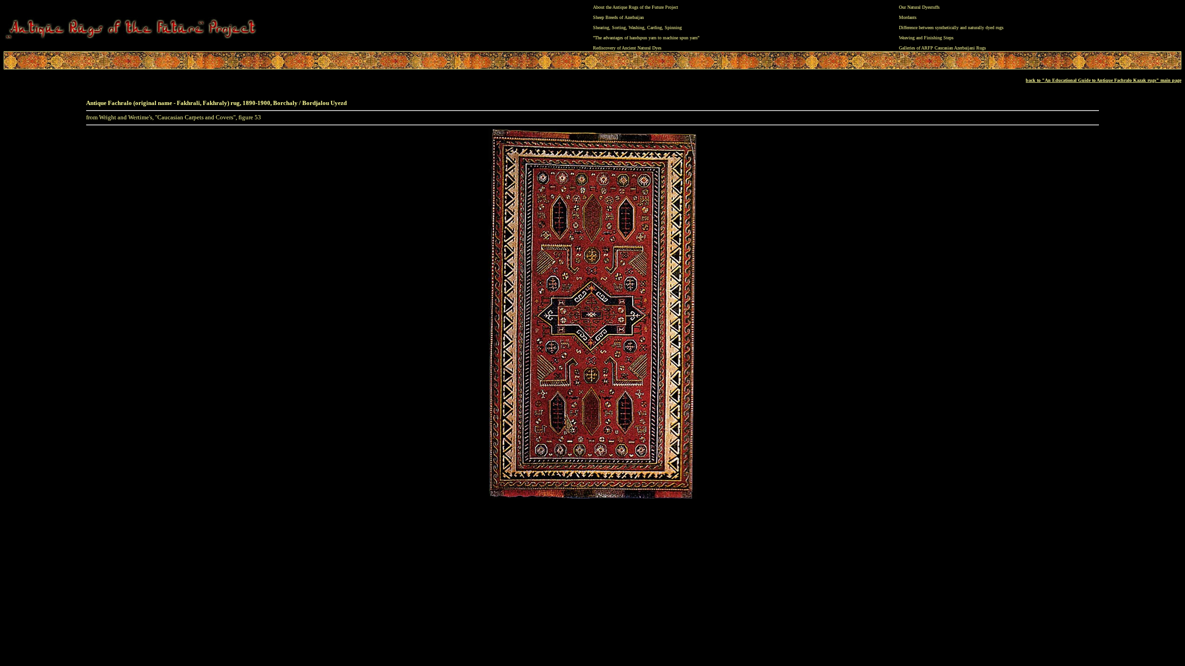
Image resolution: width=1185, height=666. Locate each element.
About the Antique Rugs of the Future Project (635, 7)
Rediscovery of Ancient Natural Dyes (627, 47)
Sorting (619, 27)
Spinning (673, 27)
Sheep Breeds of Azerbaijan (618, 17)
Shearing (601, 27)
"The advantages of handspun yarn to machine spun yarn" (646, 37)
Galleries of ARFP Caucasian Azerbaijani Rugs (942, 47)
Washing (636, 27)
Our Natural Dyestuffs (919, 7)
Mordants (908, 17)
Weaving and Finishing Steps (926, 37)
